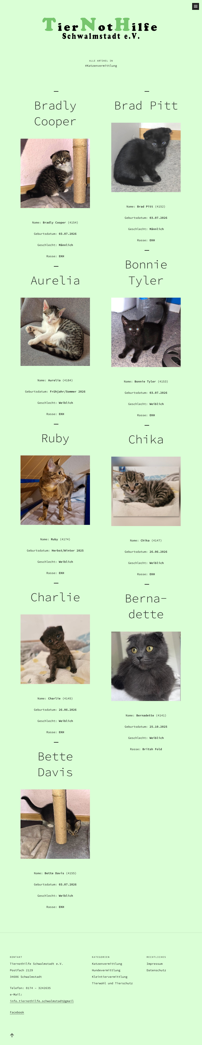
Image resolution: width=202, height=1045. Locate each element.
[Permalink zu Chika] (146, 525)
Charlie (55, 597)
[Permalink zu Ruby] (55, 524)
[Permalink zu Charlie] (55, 683)
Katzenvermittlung (107, 964)
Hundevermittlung (106, 970)
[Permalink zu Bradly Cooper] (55, 207)
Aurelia (55, 280)
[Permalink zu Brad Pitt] (146, 191)
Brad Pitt (146, 105)
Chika (146, 439)
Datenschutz (156, 970)
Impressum (155, 964)
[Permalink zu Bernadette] (146, 700)
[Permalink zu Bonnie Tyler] (146, 366)
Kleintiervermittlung (109, 977)
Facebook (17, 1012)
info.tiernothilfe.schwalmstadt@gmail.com (45, 1001)
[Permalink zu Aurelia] (55, 365)
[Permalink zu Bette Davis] (55, 858)
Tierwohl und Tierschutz (112, 983)
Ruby (55, 438)
